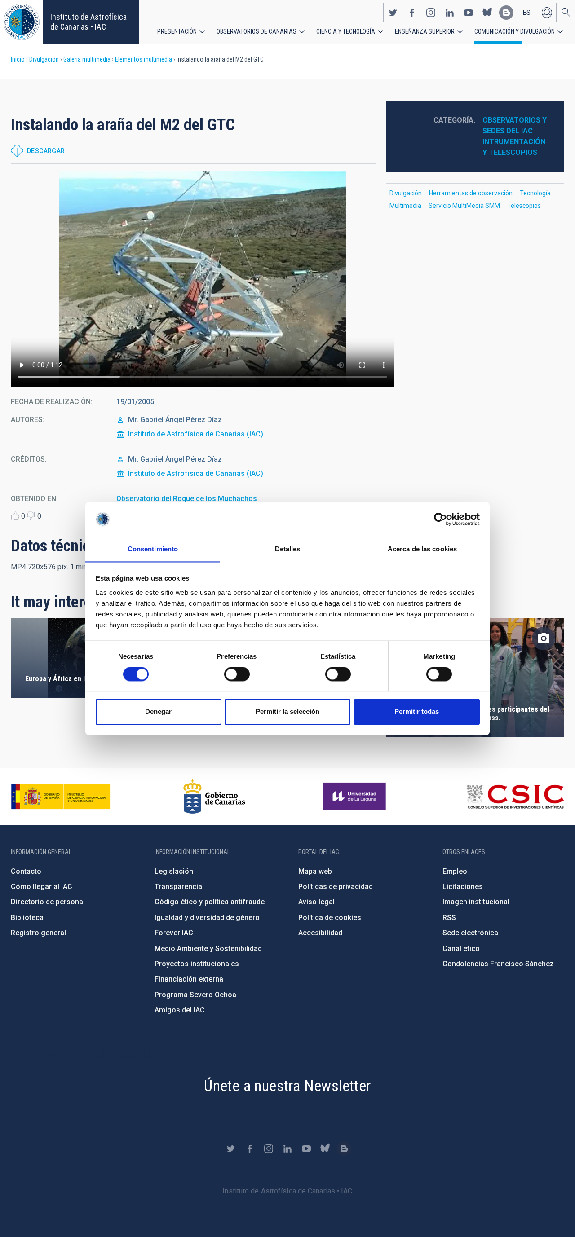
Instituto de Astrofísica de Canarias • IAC (88, 21)
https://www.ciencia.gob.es (61, 797)
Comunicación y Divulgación (514, 31)
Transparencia (178, 886)
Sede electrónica (470, 933)
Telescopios (524, 205)
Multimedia (405, 205)
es (527, 12)
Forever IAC (174, 933)
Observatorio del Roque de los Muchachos (186, 498)
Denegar (158, 711)
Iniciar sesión (546, 12)
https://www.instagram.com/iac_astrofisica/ (430, 12)
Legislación (174, 871)
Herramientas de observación (471, 193)
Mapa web (315, 871)
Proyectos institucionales (197, 964)
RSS (449, 917)
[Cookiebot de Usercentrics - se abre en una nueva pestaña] (440, 519)
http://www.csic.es (515, 796)
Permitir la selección (287, 711)
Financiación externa (189, 979)
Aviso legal (316, 902)
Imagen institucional (475, 902)
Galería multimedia (87, 59)
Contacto (26, 871)
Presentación (177, 31)
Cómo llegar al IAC (41, 886)
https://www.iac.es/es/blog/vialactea (506, 12)
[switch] (237, 674)
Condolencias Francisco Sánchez (498, 964)
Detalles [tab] (288, 549)
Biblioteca (27, 917)
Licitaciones (462, 886)
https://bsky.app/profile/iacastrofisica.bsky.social (487, 12)
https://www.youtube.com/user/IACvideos (468, 12)
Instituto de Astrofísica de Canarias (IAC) (195, 434)
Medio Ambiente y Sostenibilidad (208, 948)
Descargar (46, 150)
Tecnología (535, 193)
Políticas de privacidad (335, 886)
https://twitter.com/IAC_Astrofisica (393, 12)
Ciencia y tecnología (345, 31)
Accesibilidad (320, 933)
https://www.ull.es (356, 796)
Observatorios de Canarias (256, 31)
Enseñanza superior (425, 31)
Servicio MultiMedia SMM (464, 205)
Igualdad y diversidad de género (207, 917)
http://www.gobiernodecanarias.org (214, 796)
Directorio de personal (48, 902)
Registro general (38, 933)
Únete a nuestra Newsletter (287, 1086)
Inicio (18, 59)
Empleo (454, 871)
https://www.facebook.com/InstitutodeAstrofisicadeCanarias (411, 12)
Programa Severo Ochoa (195, 994)
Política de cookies (329, 917)
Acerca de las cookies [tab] (422, 549)
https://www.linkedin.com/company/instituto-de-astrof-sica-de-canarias (449, 12)
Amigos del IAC (180, 1010)
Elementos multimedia (143, 59)
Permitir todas (416, 711)
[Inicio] (21, 22)
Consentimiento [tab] (153, 549)
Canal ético (461, 948)
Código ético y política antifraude (210, 902)
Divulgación (44, 59)
